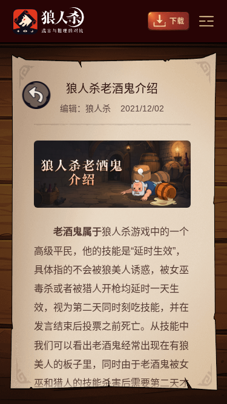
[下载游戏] (168, 21)
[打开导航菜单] (206, 21)
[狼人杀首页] (48, 21)
